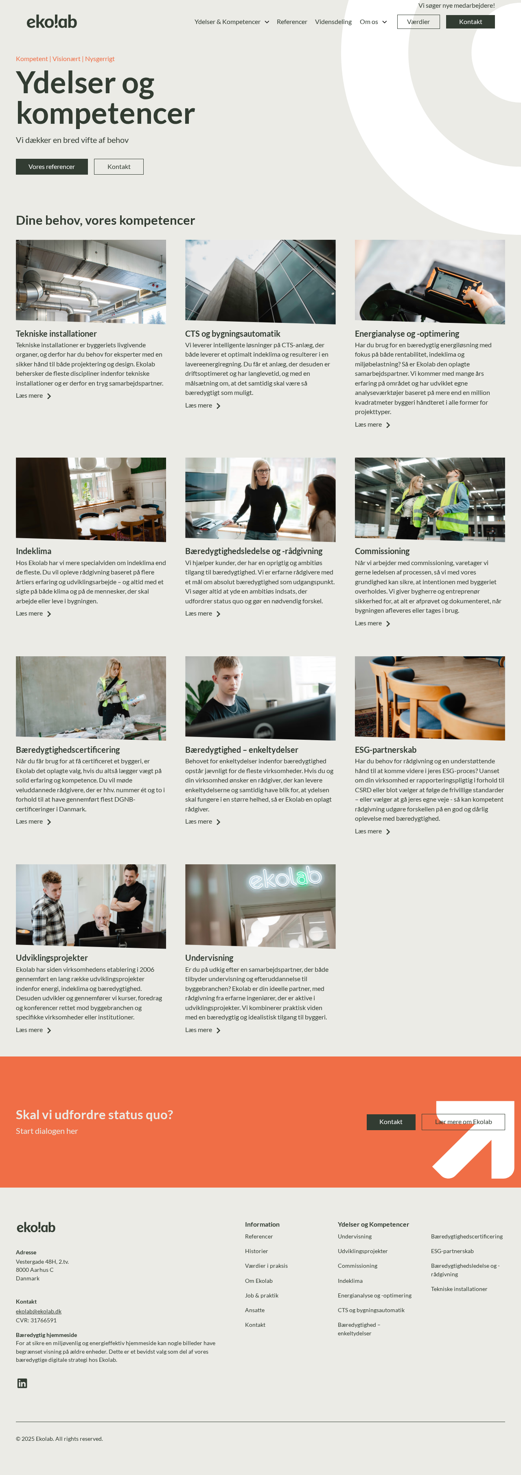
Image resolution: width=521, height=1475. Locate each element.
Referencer (292, 21)
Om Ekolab (259, 1280)
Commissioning (357, 1265)
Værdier (418, 21)
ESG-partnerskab (452, 1250)
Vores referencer (51, 166)
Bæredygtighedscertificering (467, 1236)
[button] (233, 21)
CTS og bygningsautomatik (371, 1309)
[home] (52, 22)
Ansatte (255, 1309)
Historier (256, 1250)
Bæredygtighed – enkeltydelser (359, 1329)
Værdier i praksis (266, 1265)
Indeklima (350, 1280)
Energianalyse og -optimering (375, 1295)
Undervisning (355, 1236)
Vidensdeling (333, 21)
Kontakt (470, 21)
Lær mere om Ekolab (463, 1121)
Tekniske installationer (459, 1288)
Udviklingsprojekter (363, 1250)
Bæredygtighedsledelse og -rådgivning (465, 1270)
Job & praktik (261, 1295)
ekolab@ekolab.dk (38, 1311)
